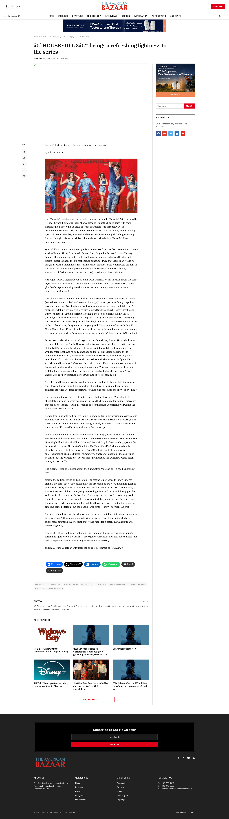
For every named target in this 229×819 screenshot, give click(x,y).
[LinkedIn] (24, 163)
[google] (164, 133)
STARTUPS (77, 16)
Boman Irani (56, 584)
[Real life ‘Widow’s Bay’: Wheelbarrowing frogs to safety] (52, 635)
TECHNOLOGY (94, 16)
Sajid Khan (39, 588)
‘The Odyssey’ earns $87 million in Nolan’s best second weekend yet (130, 686)
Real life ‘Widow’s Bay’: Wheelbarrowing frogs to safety (51, 650)
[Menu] (224, 16)
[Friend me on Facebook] (158, 133)
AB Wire (39, 58)
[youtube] (183, 133)
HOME (51, 16)
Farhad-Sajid (87, 584)
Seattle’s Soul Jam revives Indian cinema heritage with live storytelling (90, 686)
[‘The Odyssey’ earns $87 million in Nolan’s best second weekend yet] (131, 670)
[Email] (24, 176)
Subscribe (218, 6)
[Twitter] (24, 157)
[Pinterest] (24, 169)
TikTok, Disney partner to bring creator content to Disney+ (51, 685)
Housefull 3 (101, 584)
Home (36, 37)
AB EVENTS (175, 16)
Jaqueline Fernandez (118, 584)
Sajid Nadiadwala (55, 588)
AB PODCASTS (159, 16)
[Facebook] (24, 151)
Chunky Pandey (71, 584)
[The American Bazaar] (114, 6)
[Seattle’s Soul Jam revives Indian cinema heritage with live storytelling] (91, 670)
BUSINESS (63, 16)
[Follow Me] (170, 133)
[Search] (219, 16)
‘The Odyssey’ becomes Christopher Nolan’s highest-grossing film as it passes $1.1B (90, 651)
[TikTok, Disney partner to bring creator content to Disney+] (52, 670)
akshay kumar (41, 584)
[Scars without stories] (131, 635)
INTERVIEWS (111, 16)
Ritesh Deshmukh (138, 584)
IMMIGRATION (140, 16)
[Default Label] (177, 133)
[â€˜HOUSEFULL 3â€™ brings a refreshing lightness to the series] (91, 101)
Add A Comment (91, 700)
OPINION (126, 16)
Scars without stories (124, 648)
